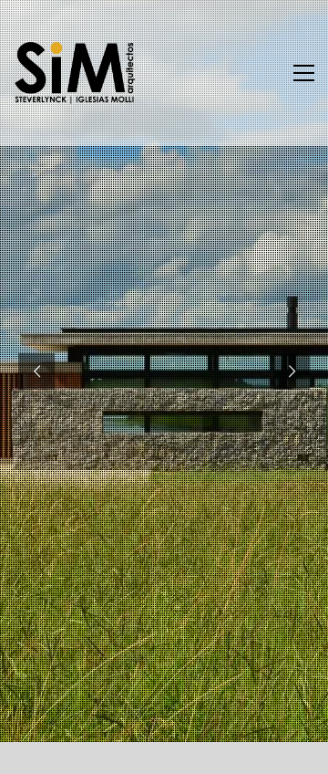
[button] (303, 73)
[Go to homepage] (75, 73)
